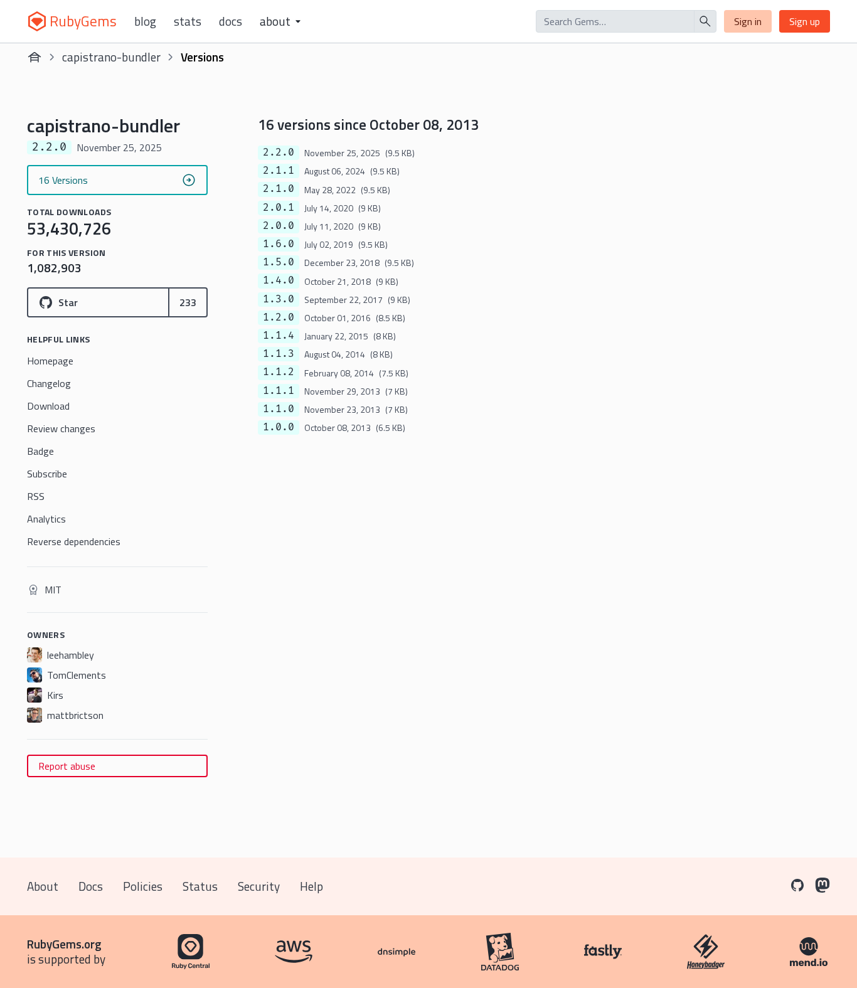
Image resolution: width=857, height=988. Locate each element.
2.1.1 (278, 170)
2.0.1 (278, 207)
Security (259, 886)
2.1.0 (278, 189)
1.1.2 (278, 372)
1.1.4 (278, 335)
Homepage (50, 360)
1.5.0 (278, 262)
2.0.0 (278, 226)
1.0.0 (278, 427)
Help (311, 886)
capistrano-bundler (111, 57)
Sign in (748, 21)
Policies (142, 886)
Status (200, 886)
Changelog (49, 383)
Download (48, 405)
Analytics (46, 518)
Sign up (804, 21)
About (42, 886)
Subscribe (47, 473)
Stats (187, 21)
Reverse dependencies (73, 541)
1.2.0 (278, 317)
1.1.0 (278, 409)
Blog (145, 21)
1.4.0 (278, 280)
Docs (230, 21)
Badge (40, 451)
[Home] (34, 57)
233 (187, 302)
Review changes (61, 428)
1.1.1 (278, 391)
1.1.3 (278, 354)
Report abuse (66, 765)
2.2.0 (278, 152)
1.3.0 (278, 299)
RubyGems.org (64, 944)
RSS (36, 496)
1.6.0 (278, 244)
